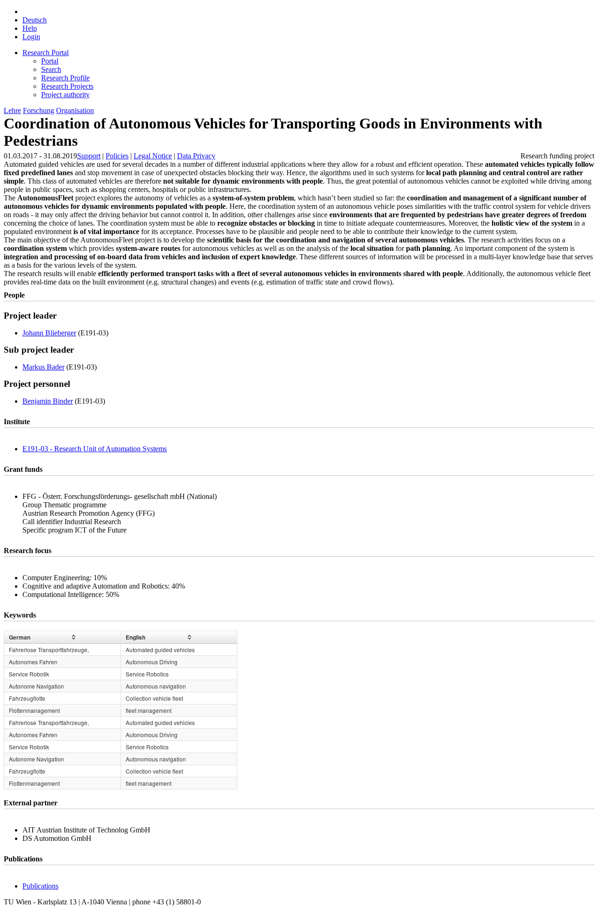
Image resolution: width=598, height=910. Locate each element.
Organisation (75, 110)
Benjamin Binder (47, 401)
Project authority (65, 95)
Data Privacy (196, 156)
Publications (40, 886)
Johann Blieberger (49, 333)
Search (51, 69)
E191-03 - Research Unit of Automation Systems (94, 449)
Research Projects (67, 86)
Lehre (12, 110)
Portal (49, 61)
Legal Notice (153, 156)
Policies (117, 156)
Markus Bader (43, 367)
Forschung (38, 110)
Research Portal (45, 53)
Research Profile (65, 78)
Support (88, 156)
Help (29, 28)
